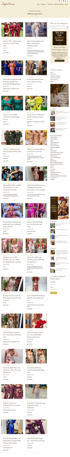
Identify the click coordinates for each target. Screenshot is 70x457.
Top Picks (52, 171)
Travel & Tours (53, 177)
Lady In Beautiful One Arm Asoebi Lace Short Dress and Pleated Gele (11, 370)
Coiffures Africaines (54, 142)
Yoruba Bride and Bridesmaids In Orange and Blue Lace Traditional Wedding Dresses (12, 81)
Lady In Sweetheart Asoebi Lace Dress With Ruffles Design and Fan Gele (35, 334)
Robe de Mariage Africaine (56, 162)
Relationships (53, 160)
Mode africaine (53, 155)
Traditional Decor (54, 174)
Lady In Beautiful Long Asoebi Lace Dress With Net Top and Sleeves (35, 259)
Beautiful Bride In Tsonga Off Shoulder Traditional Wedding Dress (61, 259)
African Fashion (30, 77)
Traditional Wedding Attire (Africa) (58, 176)
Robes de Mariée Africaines (56, 164)
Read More (6, 52)
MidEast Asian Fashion (55, 154)
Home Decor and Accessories (56, 152)
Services (52, 165)
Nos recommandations (55, 157)
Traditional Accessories (55, 172)
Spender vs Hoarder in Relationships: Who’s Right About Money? (62, 113)
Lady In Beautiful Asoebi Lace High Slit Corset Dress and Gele (36, 298)
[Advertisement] (59, 188)
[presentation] (12, 29)
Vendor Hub (50, 4)
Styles (4, 77)
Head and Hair (53, 150)
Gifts (51, 149)
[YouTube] (63, 1)
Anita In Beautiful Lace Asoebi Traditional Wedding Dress (35, 370)
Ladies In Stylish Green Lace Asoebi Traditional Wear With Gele (12, 151)
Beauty (51, 140)
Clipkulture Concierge (55, 76)
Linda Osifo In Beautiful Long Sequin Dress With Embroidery (36, 405)
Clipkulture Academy (58, 4)
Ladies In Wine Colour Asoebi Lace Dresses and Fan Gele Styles (12, 43)
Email (51, 287)
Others (51, 159)
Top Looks (52, 169)
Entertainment (53, 144)
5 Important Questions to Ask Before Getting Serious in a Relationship (61, 118)
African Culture (53, 137)
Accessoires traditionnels (56, 135)
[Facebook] (59, 1)
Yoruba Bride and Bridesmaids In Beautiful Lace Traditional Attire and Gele (12, 224)
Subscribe (53, 292)
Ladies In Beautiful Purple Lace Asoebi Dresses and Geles (35, 224)
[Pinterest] (66, 1)
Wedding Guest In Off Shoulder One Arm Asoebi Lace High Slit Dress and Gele (12, 259)
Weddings (52, 179)
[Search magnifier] (67, 27)
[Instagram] (61, 1)
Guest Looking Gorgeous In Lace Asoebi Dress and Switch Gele (12, 334)
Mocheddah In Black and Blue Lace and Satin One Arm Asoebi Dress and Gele (12, 187)
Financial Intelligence (55, 147)
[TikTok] (68, 1)
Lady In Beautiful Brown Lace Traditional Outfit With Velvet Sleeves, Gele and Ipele (36, 187)
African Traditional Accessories (62, 229)
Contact (66, 4)
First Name (52, 282)
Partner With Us (54, 79)
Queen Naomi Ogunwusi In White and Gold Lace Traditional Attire (35, 43)
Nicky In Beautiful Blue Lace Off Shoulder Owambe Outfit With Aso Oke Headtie (12, 440)
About (38, 4)
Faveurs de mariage (54, 145)
